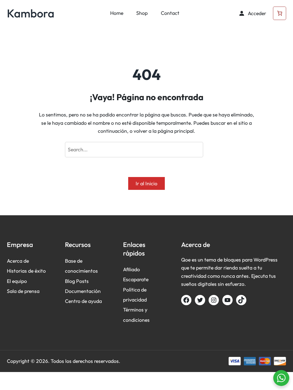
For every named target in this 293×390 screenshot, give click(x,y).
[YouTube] (227, 300)
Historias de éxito (26, 271)
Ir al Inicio (146, 183)
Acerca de (18, 261)
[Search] (217, 149)
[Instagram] (214, 300)
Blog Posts (77, 281)
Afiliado (131, 269)
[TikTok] (241, 300)
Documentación (83, 291)
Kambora (30, 13)
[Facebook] (186, 300)
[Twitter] (200, 300)
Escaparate (136, 279)
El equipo (17, 281)
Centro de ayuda (83, 301)
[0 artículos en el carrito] (279, 13)
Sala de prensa (23, 291)
